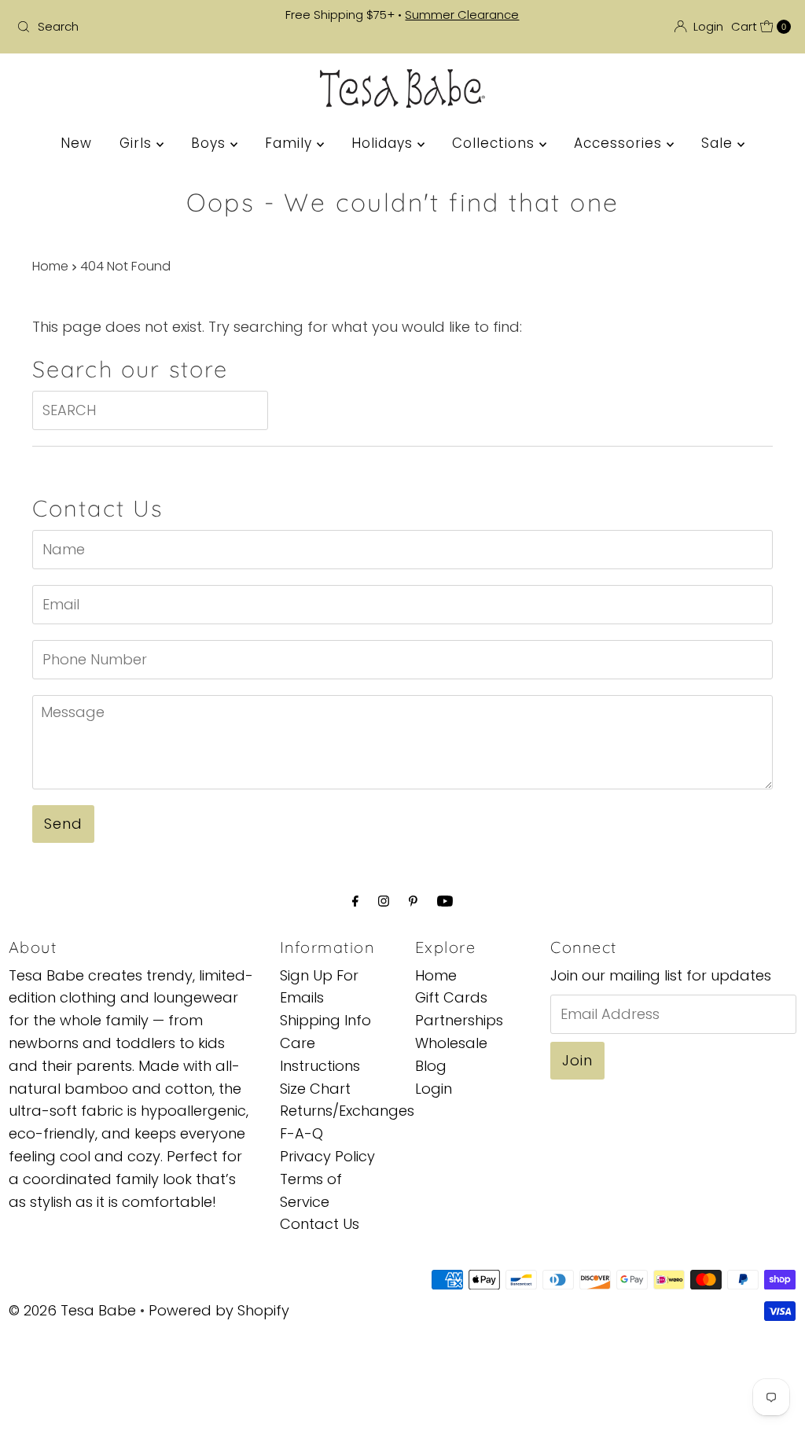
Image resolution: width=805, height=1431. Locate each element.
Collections (495, 143)
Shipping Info (325, 1020)
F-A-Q (301, 1133)
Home (50, 266)
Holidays (384, 143)
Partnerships (459, 1020)
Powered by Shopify (219, 1310)
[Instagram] (383, 901)
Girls (137, 143)
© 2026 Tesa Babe (72, 1310)
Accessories (620, 143)
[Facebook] (355, 901)
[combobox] (136, 26)
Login (433, 1088)
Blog (431, 1066)
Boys (210, 143)
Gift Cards (451, 997)
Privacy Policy (327, 1156)
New (76, 143)
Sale (719, 143)
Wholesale (451, 1043)
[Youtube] (445, 901)
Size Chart (315, 1088)
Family (291, 143)
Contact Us (319, 1224)
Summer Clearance (462, 14)
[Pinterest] (413, 901)
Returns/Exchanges (347, 1110)
